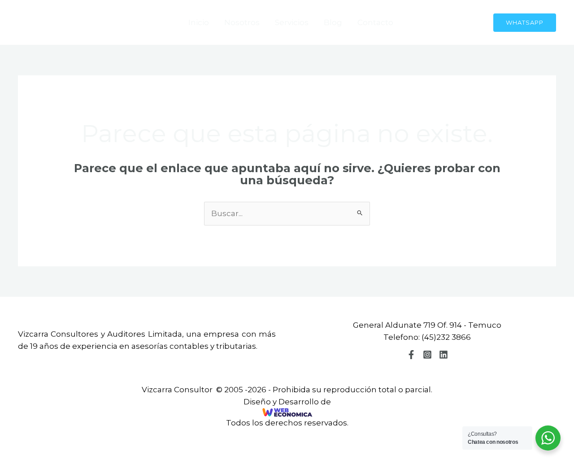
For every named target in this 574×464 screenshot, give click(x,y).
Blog (333, 22)
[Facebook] (411, 354)
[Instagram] (427, 354)
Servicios (292, 22)
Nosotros (242, 22)
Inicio (198, 22)
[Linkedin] (443, 354)
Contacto (375, 22)
